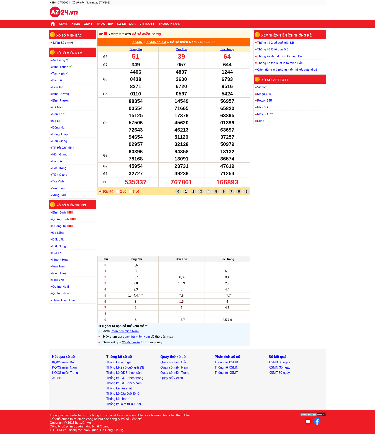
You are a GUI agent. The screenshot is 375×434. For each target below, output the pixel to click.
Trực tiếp (104, 23)
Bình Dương (60, 93)
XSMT (88, 23)
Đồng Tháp (60, 134)
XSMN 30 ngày (279, 367)
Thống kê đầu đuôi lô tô (122, 393)
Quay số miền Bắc (173, 362)
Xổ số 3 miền (131, 342)
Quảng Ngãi (60, 286)
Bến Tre (57, 87)
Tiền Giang (59, 174)
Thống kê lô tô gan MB (272, 49)
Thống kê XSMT (226, 372)
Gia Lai (57, 253)
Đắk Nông (59, 246)
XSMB (63, 23)
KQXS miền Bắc (64, 362)
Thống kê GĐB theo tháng (124, 378)
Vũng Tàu (59, 195)
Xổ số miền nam (69, 53)
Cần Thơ (181, 49)
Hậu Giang (59, 141)
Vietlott (147, 23)
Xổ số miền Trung (146, 34)
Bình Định (59, 212)
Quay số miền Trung (174, 372)
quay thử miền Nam (136, 336)
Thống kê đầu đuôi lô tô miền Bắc (280, 56)
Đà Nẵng (58, 232)
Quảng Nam (60, 293)
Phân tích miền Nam (125, 331)
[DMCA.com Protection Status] (313, 416)
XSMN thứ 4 (156, 42)
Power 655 (264, 100)
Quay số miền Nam (174, 367)
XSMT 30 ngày (279, 372)
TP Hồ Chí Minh (63, 147)
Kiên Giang (59, 154)
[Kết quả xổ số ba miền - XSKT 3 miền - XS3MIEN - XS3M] (64, 13)
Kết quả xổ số (63, 357)
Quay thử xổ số (173, 357)
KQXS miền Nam (64, 367)
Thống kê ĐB (169, 23)
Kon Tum (58, 266)
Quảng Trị (59, 226)
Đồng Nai (136, 49)
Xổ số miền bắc (69, 35)
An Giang (58, 60)
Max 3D (262, 107)
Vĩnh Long (59, 188)
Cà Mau (57, 107)
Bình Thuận (60, 66)
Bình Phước (60, 100)
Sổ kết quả (126, 23)
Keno (260, 120)
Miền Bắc (59, 42)
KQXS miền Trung (65, 372)
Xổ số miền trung (71, 205)
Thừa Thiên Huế (63, 300)
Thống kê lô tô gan (119, 362)
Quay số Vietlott (171, 378)
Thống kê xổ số (119, 357)
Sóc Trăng (227, 49)
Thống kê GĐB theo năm (124, 383)
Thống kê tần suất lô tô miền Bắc (280, 63)
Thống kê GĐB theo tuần (123, 372)
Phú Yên (58, 280)
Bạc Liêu (58, 80)
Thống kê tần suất (119, 388)
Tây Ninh (58, 73)
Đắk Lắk (58, 239)
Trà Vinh (58, 181)
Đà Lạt (56, 120)
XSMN (75, 23)
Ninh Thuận (60, 273)
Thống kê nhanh (117, 399)
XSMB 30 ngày (279, 362)
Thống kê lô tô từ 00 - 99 (123, 404)
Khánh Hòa (60, 259)
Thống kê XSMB (226, 362)
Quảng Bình (60, 219)
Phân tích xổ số (227, 357)
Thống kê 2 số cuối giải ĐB (275, 42)
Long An (58, 161)
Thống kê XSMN (226, 367)
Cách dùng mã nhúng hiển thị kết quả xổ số (287, 69)
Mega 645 (264, 93)
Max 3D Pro (265, 114)
